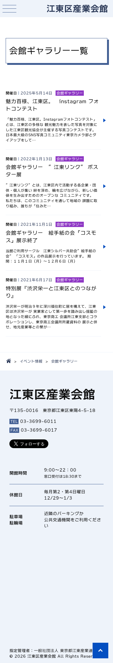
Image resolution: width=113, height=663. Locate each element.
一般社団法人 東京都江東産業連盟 (65, 651)
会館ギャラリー (64, 361)
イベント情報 (31, 361)
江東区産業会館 (77, 8)
